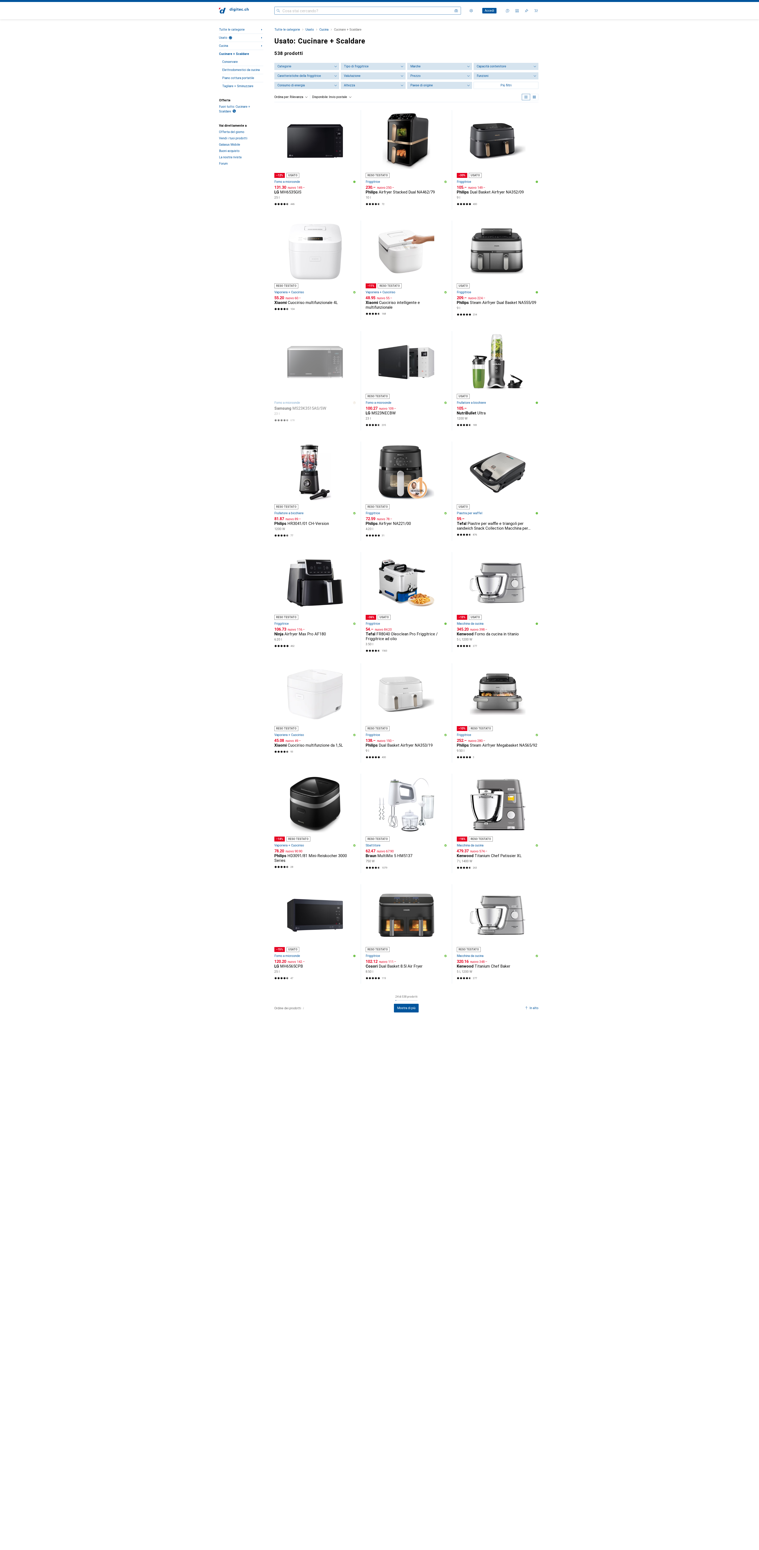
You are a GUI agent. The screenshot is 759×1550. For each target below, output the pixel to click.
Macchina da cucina (470, 623)
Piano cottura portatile (238, 78)
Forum (223, 163)
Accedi (489, 10)
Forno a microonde (287, 182)
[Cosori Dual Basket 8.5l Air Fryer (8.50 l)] (406, 933)
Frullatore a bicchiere (471, 403)
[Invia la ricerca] (278, 11)
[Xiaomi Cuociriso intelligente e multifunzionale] (406, 270)
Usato (223, 38)
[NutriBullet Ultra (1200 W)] (497, 380)
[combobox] (298, 97)
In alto (534, 1008)
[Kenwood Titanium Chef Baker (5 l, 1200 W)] (497, 933)
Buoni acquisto (229, 151)
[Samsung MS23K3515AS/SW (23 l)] (315, 380)
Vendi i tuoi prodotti (233, 138)
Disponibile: (320, 97)
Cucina (223, 46)
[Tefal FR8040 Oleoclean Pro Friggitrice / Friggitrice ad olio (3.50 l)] (406, 602)
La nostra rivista (230, 157)
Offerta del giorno (231, 132)
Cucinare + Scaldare (234, 54)
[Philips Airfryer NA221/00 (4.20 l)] (406, 491)
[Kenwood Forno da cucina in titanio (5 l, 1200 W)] (497, 602)
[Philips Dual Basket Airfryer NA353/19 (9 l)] (406, 712)
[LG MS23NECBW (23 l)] (406, 380)
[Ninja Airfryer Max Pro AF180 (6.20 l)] (315, 602)
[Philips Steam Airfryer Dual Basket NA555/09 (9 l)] (497, 270)
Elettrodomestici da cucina (241, 70)
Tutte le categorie (232, 29)
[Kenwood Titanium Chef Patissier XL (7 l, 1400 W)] (497, 823)
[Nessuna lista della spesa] (526, 11)
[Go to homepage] (234, 11)
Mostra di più (406, 1008)
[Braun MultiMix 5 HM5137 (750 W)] (406, 823)
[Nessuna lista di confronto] (517, 11)
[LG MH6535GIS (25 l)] (315, 159)
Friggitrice (373, 182)
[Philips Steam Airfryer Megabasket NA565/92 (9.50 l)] (497, 712)
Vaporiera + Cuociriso (289, 292)
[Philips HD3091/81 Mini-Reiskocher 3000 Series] (315, 823)
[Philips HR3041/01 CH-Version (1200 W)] (315, 491)
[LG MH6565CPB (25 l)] (315, 933)
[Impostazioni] (471, 11)
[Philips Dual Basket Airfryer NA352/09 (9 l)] (497, 159)
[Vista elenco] (534, 97)
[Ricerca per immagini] (456, 11)
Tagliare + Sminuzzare (237, 86)
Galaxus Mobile (229, 144)
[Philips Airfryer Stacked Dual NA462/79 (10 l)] (406, 159)
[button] (354, 181)
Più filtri (506, 85)
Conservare (230, 62)
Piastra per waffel (469, 513)
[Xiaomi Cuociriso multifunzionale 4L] (315, 270)
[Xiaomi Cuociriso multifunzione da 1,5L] (315, 712)
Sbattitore (373, 845)
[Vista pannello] (526, 97)
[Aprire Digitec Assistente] (507, 11)
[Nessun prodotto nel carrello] (536, 11)
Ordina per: (281, 97)
